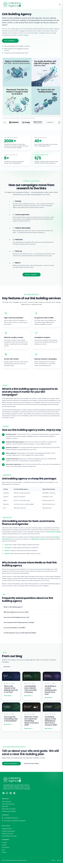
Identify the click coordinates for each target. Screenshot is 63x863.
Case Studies (5, 847)
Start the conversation (10, 763)
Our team (4, 842)
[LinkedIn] (3, 793)
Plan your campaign (30, 274)
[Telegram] (14, 793)
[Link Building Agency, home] (12, 4)
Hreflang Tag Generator (8, 831)
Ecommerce (8, 547)
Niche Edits (5, 806)
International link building (31, 763)
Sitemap (59, 860)
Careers (4, 845)
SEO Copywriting (6, 801)
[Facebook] (10, 793)
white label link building (54, 532)
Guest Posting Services (8, 804)
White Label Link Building (8, 809)
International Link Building (9, 811)
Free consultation (9, 40)
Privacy (53, 860)
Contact (4, 852)
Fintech (7, 550)
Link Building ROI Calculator (9, 836)
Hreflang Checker (7, 828)
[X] (7, 793)
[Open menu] (59, 4)
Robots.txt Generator (7, 833)
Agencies (7, 553)
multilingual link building (37, 539)
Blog (3, 850)
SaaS (6, 544)
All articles (7, 666)
